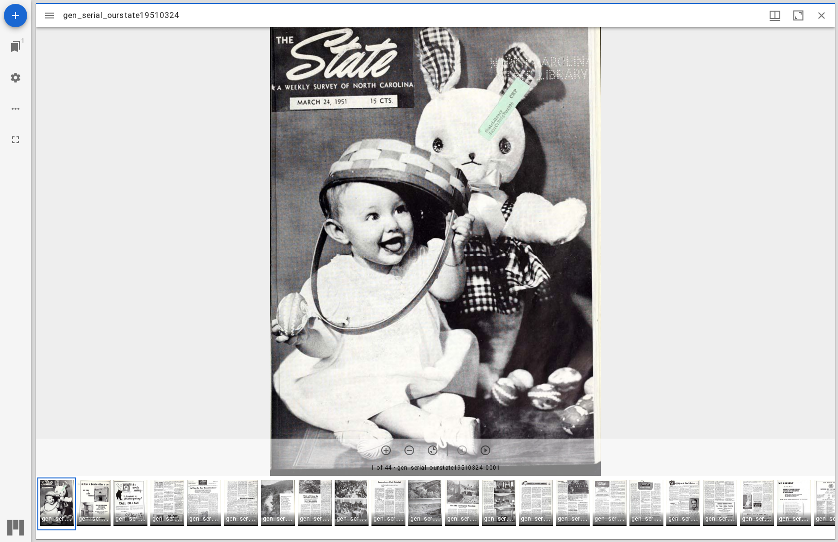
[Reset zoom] (432, 450)
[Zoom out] (409, 450)
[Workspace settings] (15, 77)
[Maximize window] (798, 15)
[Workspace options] (15, 108)
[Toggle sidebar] (49, 15)
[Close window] (821, 15)
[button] (57, 504)
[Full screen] (15, 139)
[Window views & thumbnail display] (775, 15)
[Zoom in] (386, 450)
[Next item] (485, 450)
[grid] (435, 507)
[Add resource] (15, 15)
